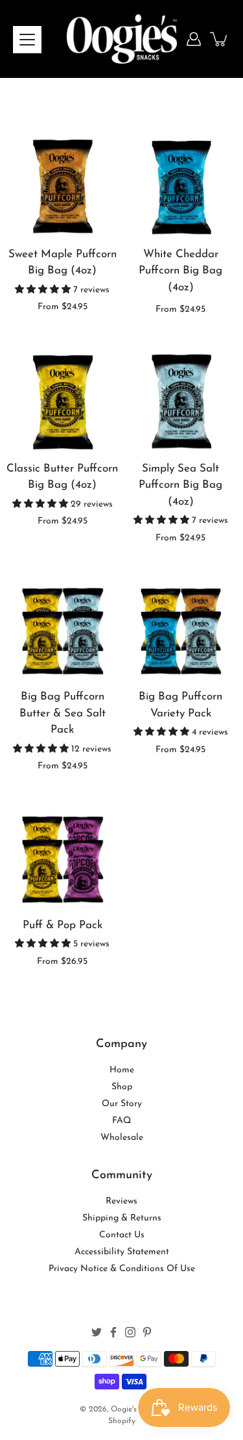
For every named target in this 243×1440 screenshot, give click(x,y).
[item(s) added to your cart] (219, 39)
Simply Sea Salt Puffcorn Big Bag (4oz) (180, 485)
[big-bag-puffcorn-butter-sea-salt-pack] (62, 623)
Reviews (121, 1201)
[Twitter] (96, 1332)
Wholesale (121, 1138)
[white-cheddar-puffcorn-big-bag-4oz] (181, 180)
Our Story (122, 1104)
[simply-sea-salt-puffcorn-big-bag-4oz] (181, 394)
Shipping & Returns (121, 1218)
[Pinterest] (147, 1332)
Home (122, 1070)
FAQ (121, 1121)
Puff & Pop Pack (62, 925)
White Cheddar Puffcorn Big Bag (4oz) (180, 271)
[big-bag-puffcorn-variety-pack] (181, 623)
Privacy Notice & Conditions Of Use (122, 1269)
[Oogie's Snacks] (122, 38)
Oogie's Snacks (137, 1409)
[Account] (193, 39)
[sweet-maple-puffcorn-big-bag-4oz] (62, 180)
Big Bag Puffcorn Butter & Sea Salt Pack (62, 713)
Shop (121, 1087)
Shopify (121, 1421)
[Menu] (27, 39)
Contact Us (122, 1235)
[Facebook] (113, 1332)
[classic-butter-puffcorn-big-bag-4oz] (62, 394)
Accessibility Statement (122, 1252)
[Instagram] (130, 1332)
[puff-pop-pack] (62, 851)
